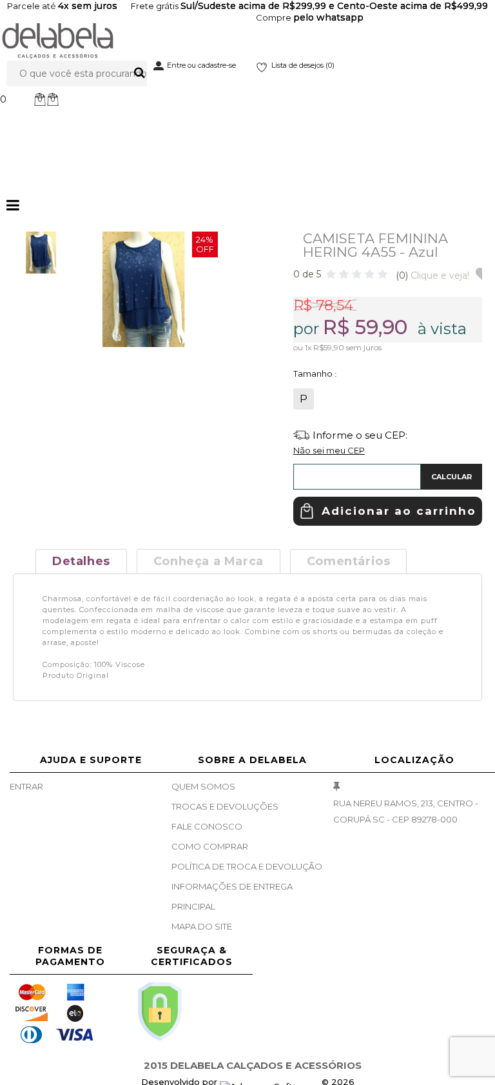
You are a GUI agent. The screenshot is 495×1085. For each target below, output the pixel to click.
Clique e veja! (432, 275)
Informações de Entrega (232, 886)
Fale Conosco (206, 826)
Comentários (349, 561)
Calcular (451, 476)
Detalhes (81, 561)
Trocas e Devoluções (224, 806)
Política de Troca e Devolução (246, 866)
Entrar (26, 786)
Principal (193, 906)
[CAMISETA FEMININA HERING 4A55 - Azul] (41, 253)
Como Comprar (209, 846)
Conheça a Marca (208, 561)
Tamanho (314, 373)
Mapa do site (201, 926)
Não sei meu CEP (329, 450)
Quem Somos (203, 786)
